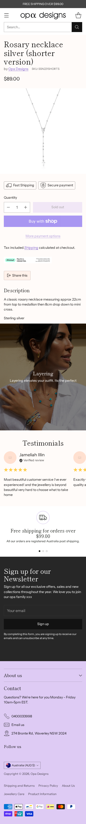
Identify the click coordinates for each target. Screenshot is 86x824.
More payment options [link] (43, 236)
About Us (68, 785)
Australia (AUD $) (23, 765)
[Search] (77, 27)
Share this (19, 275)
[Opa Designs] (43, 15)
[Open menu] (6, 15)
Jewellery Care (14, 794)
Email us (17, 725)
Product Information (42, 794)
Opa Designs (18, 69)
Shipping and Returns (19, 785)
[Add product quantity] (25, 207)
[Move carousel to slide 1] (39, 551)
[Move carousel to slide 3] (47, 551)
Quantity (10, 197)
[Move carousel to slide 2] (43, 551)
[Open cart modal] (78, 15)
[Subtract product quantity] (8, 207)
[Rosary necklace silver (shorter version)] (43, 131)
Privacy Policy (48, 785)
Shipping (31, 247)
